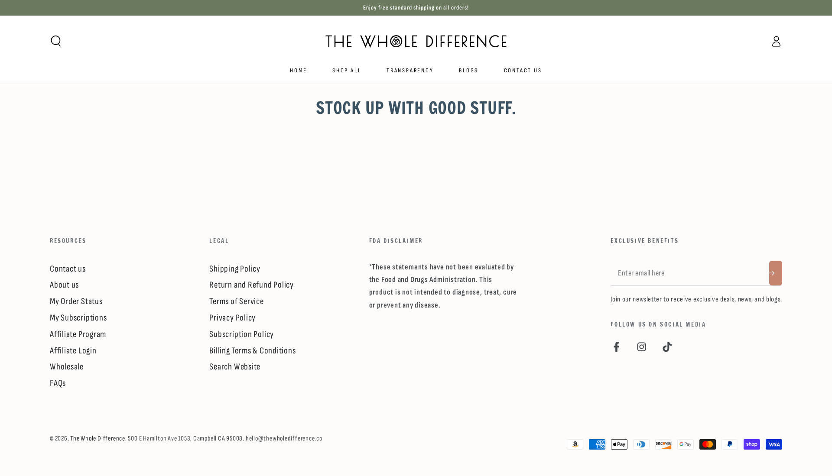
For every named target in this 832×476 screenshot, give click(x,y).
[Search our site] (56, 41)
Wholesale (67, 366)
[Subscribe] (775, 273)
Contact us (68, 268)
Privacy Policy (232, 317)
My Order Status (76, 301)
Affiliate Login (73, 350)
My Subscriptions (78, 317)
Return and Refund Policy (251, 284)
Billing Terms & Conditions (252, 350)
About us (64, 284)
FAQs (58, 383)
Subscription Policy (241, 334)
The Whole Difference (97, 438)
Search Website (234, 366)
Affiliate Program (78, 334)
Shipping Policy (234, 268)
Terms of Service (236, 301)
